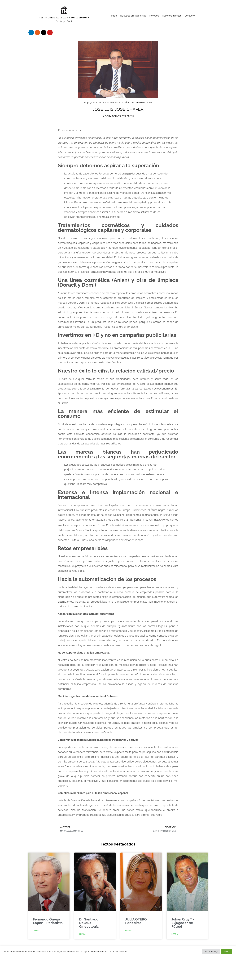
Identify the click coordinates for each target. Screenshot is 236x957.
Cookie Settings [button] (211, 951)
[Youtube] (50, 32)
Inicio (114, 15)
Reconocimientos (171, 15)
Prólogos (154, 15)
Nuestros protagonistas (133, 15)
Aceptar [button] (226, 951)
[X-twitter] (43, 32)
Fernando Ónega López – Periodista (48, 921)
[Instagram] (37, 32)
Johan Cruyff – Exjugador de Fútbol (183, 922)
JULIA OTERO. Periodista (136, 921)
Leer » (36, 931)
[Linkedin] (31, 32)
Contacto (190, 15)
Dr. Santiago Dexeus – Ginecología (89, 922)
